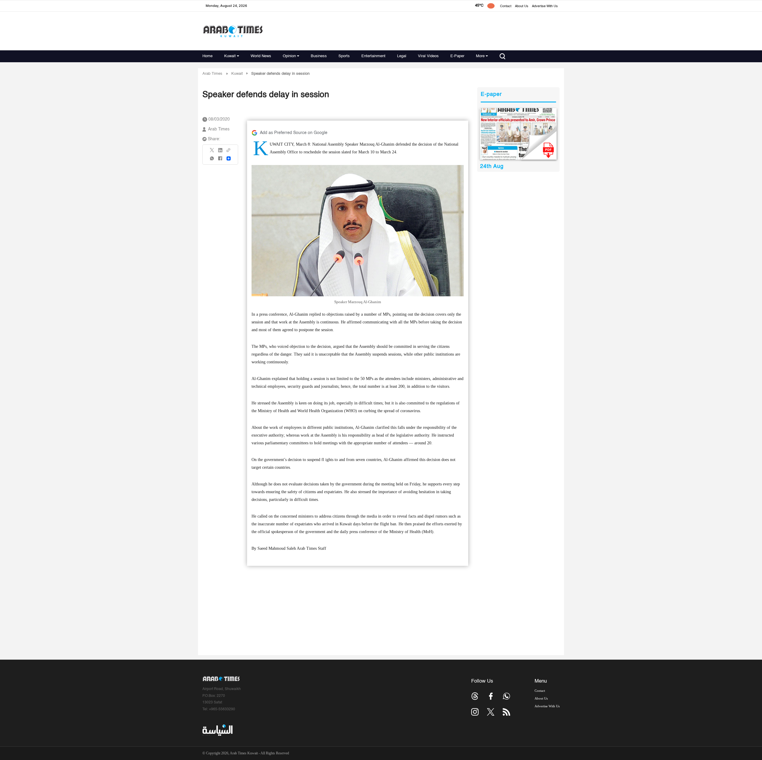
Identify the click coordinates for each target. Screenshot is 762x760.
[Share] (229, 158)
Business (319, 56)
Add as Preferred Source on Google (293, 133)
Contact (505, 6)
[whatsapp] (212, 160)
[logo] (232, 31)
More (480, 56)
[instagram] (475, 712)
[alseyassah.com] (217, 730)
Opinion (289, 56)
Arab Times (212, 74)
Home (207, 56)
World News (261, 56)
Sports (344, 56)
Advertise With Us (545, 6)
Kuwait (230, 56)
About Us (521, 6)
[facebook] (220, 160)
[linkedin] (220, 152)
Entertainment (373, 56)
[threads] (475, 696)
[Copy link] (228, 152)
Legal (401, 56)
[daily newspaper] (518, 134)
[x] (490, 712)
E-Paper (457, 56)
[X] (212, 152)
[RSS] (506, 712)
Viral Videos (428, 56)
